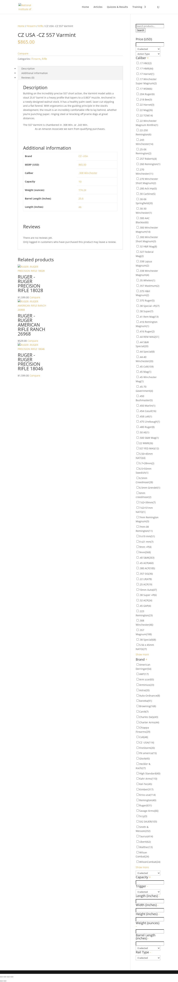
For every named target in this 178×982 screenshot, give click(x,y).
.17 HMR (146, 68)
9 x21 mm (146, 541)
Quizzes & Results (117, 7)
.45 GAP (145, 605)
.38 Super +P (148, 595)
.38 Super (146, 311)
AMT (144, 674)
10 (80, 181)
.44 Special (147, 351)
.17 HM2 (145, 63)
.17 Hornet (146, 74)
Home (85, 7)
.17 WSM (145, 88)
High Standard (149, 773)
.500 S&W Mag (149, 437)
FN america (148, 753)
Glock (144, 758)
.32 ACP (145, 600)
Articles (98, 7)
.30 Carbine (147, 193)
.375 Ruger (147, 300)
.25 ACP (145, 584)
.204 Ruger (147, 94)
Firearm (31, 26)
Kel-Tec (145, 784)
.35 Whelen (147, 280)
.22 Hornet (146, 104)
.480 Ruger (147, 427)
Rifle (40, 26)
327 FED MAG (149, 448)
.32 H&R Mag (148, 246)
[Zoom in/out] (11, 976)
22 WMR (146, 443)
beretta (145, 700)
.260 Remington (149, 164)
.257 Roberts (148, 158)
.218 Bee (145, 99)
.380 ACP (147, 568)
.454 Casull (147, 411)
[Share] (4, 976)
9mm (145, 552)
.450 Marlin (147, 405)
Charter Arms (149, 722)
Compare (23, 53)
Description (28, 68)
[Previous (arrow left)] (1, 980)
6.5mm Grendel (149, 487)
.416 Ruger (147, 331)
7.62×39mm (147, 502)
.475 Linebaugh (149, 421)
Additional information (34, 73)
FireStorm (147, 748)
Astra (144, 690)
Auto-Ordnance (149, 695)
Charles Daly (148, 717)
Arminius (146, 684)
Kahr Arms (148, 778)
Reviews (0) (27, 77)
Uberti (145, 841)
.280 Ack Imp (148, 188)
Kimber (146, 789)
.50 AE (144, 432)
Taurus (146, 836)
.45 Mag (145, 371)
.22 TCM (146, 115)
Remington (147, 800)
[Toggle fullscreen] (8, 976)
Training (137, 7)
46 (80, 207)
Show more (142, 654)
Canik (143, 711)
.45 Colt (146, 366)
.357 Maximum (149, 285)
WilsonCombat (149, 862)
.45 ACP (146, 563)
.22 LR (145, 579)
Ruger (145, 805)
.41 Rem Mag (149, 316)
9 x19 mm (147, 536)
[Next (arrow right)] (4, 980)
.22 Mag (146, 110)
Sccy (143, 816)
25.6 (81, 198)
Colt (143, 737)
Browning (147, 706)
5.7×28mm (146, 463)
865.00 (82, 164)
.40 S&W (146, 557)
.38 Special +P (149, 306)
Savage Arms (148, 810)
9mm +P (145, 547)
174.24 (82, 190)
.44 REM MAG (149, 336)
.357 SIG (146, 573)
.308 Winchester (88, 173)
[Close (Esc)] (1, 976)
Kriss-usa (147, 794)
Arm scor (146, 679)
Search (140, 30)
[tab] (70, 68)
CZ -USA (83, 156)
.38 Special (147, 639)
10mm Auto (148, 589)
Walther (146, 847)
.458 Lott (145, 416)
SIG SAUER (148, 821)
